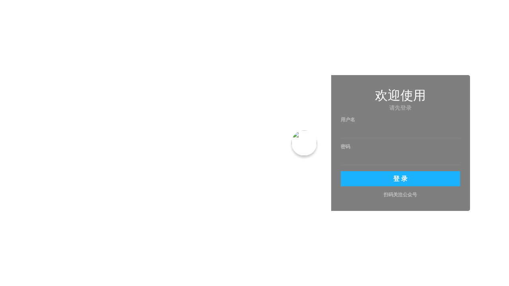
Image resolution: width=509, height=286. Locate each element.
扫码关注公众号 (400, 194)
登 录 (400, 178)
